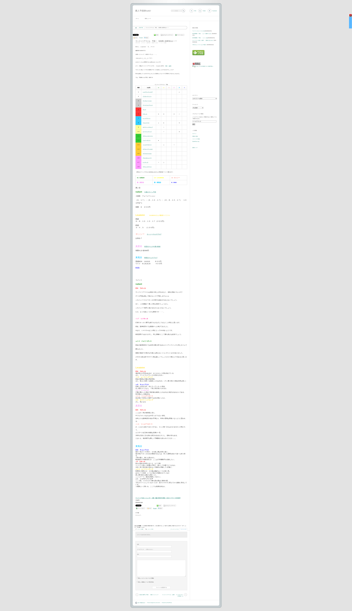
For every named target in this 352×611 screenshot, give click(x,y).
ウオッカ (145, 114)
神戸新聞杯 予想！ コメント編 (200, 37)
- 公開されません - (145, 549)
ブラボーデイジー (147, 96)
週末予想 (141, 27)
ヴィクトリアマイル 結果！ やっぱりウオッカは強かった (172, 595)
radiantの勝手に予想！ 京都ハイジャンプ (148, 594)
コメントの (196, 138)
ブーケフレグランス (148, 105)
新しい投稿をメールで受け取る (146, 582)
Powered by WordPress (167, 602)
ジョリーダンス (146, 140)
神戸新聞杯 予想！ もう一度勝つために (202, 33)
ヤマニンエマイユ (147, 166)
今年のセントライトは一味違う (199, 44)
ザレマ (144, 109)
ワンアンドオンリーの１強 (198, 30)
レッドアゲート (146, 118)
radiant (156, 42)
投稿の (195, 136)
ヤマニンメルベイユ (148, 136)
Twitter (204, 10)
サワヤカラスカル (147, 153)
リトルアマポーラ (147, 144)
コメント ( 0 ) (183, 529)
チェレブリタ (146, 122)
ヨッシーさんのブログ (154, 234)
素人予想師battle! (143, 11)
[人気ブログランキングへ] (196, 64)
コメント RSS (150, 529)
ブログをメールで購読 (197, 113)
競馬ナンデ (194, 147)
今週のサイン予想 (150, 192)
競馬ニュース (148, 18)
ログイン (194, 133)
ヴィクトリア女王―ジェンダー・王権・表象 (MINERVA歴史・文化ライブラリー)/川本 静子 (158, 498)
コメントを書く (163, 42)
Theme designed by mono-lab (153, 602)
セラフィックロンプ (148, 127)
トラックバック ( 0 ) (174, 529)
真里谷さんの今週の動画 (152, 246)
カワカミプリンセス (148, 149)
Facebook (214, 10)
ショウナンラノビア (148, 92)
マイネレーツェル (147, 100)
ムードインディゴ (147, 131)
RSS (195, 10)
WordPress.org (195, 141)
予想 (166, 66)
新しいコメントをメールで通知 (146, 578)
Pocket (141, 37)
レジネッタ (145, 162)
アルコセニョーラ (147, 158)
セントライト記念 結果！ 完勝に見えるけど (203, 40)
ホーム (137, 18)
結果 (170, 66)
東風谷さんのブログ (150, 257)
